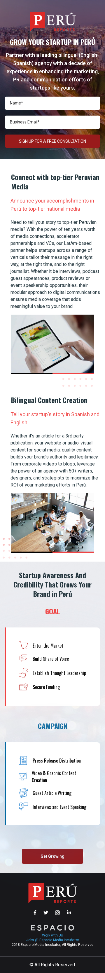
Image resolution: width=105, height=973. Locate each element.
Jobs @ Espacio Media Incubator (52, 940)
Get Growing (52, 856)
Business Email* (25, 122)
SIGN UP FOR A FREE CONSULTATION (52, 141)
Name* (16, 103)
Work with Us (52, 935)
